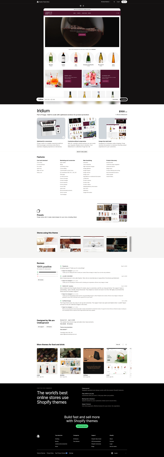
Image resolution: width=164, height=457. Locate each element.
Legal (111, 444)
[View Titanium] (104, 212)
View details (63, 323)
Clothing (57, 439)
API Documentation (96, 441)
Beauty (57, 441)
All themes (49, 326)
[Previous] (123, 233)
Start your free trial (82, 426)
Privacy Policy (50, 453)
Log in (118, 1)
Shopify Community (96, 444)
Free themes (76, 441)
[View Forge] (112, 212)
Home (56, 446)
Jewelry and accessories (61, 444)
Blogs (92, 446)
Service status (113, 446)
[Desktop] (81, 6)
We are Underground (122, 114)
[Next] (126, 233)
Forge (44, 115)
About (111, 439)
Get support (41, 326)
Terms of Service (41, 453)
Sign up (124, 1)
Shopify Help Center (96, 439)
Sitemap (71, 453)
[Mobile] (83, 6)
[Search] (114, 2)
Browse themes (105, 1)
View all (118, 344)
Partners (112, 441)
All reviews (40, 279)
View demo (115, 99)
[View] (47, 244)
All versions (70, 323)
